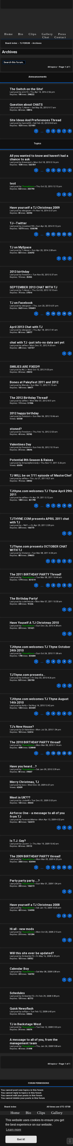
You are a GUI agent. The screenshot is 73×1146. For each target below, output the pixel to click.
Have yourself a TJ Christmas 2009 (35, 207)
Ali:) (24, 369)
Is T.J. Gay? (18, 841)
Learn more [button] (13, 1129)
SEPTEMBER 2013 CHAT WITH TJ (33, 287)
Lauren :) (26, 844)
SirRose (26, 678)
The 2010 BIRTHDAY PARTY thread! (35, 742)
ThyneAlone (28, 186)
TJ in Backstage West (25, 1024)
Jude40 (25, 800)
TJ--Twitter (18, 223)
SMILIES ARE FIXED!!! (25, 366)
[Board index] (36, 17)
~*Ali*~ (25, 525)
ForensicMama (29, 819)
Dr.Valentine (28, 729)
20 (64, 753)
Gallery (47, 34)
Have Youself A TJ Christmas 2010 (34, 623)
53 (64, 234)
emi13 (25, 92)
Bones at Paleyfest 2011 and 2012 (34, 382)
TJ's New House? (22, 726)
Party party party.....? (25, 880)
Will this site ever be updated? (32, 953)
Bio (20, 34)
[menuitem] (66, 4)
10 (70, 506)
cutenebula (27, 601)
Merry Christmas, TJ (24, 782)
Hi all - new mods (22, 929)
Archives (9, 52)
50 (48, 234)
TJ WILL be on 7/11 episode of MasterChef (41, 475)
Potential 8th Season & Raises (31, 460)
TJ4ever (26, 107)
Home (8, 34)
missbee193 (28, 226)
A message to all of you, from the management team (34, 1041)
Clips (32, 34)
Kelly (24, 705)
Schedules (17, 993)
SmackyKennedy (30, 463)
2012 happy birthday (24, 413)
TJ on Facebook (21, 303)
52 (59, 234)
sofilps (25, 1011)
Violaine (26, 553)
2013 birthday (19, 271)
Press (62, 34)
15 (48, 314)
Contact (60, 37)
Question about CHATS (26, 104)
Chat (45, 37)
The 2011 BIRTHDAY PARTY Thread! (35, 574)
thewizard (26, 162)
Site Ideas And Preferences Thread (35, 120)
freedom (26, 274)
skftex (25, 345)
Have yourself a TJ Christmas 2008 (35, 905)
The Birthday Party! (24, 598)
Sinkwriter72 (28, 956)
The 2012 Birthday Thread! (29, 398)
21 (70, 753)
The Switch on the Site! (26, 89)
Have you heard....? (23, 766)
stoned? (16, 429)
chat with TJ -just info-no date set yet (37, 342)
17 (59, 314)
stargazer (26, 210)
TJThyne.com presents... (27, 675)
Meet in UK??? (20, 797)
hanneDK (26, 123)
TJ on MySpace (20, 247)
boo (24, 785)
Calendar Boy (19, 968)
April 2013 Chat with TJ (26, 327)
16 (53, 314)
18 (64, 314)
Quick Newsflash (21, 1008)
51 (53, 234)
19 (70, 314)
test (13, 183)
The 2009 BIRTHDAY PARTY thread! (35, 856)
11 (70, 867)
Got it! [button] (21, 1139)
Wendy (25, 385)
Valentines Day (20, 444)
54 (70, 234)
